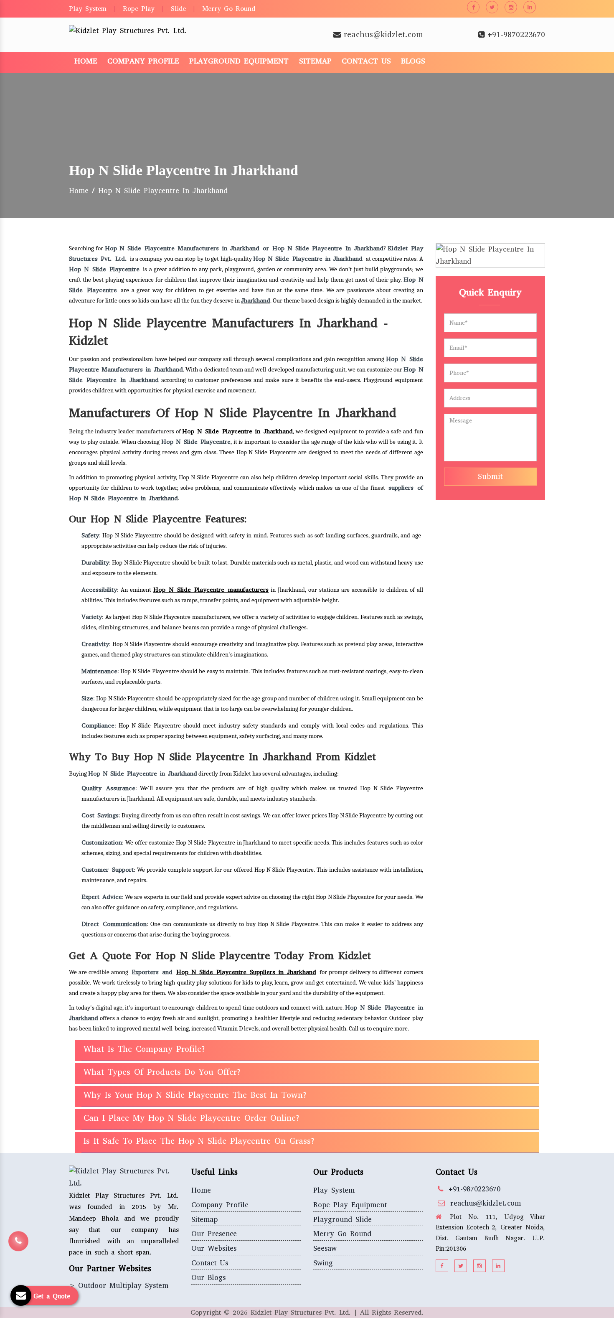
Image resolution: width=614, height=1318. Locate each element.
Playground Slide (342, 1219)
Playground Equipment (239, 61)
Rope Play (139, 8)
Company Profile (143, 61)
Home (85, 61)
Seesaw (325, 1248)
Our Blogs (208, 1277)
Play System (88, 8)
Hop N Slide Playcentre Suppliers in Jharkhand (246, 972)
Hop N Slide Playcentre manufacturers (211, 589)
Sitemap (315, 61)
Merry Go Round (228, 8)
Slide (178, 8)
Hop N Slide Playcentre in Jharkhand (237, 431)
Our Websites (213, 1248)
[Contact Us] (18, 1247)
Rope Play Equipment (350, 1205)
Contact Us (366, 61)
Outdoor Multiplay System (123, 1285)
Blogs (413, 61)
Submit (490, 476)
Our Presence (214, 1234)
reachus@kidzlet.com (383, 34)
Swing (323, 1263)
